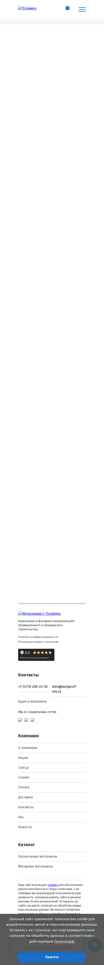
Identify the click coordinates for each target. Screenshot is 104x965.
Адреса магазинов (32, 701)
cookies (53, 885)
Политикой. (64, 941)
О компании (27, 748)
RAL (21, 817)
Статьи (23, 768)
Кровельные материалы (37, 856)
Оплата (23, 787)
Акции (23, 758)
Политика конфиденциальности (38, 637)
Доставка (25, 797)
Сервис (24, 777)
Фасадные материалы (35, 866)
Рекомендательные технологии (38, 641)
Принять (52, 957)
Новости (24, 827)
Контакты (25, 807)
